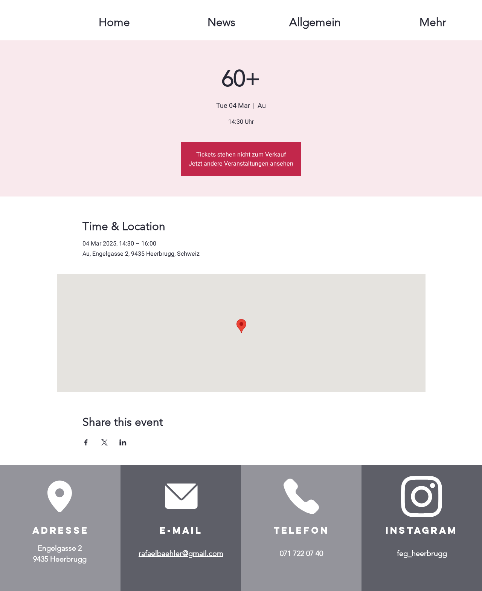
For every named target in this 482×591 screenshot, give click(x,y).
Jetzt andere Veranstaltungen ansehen (241, 163)
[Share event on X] (104, 442)
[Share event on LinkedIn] (123, 442)
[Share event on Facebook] (86, 442)
